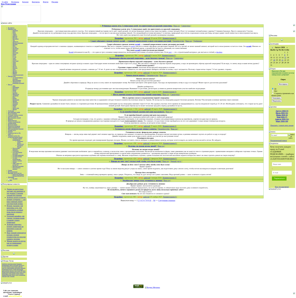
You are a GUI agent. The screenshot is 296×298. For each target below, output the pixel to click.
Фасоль (15, 66)
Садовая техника (17, 156)
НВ (21, 270)
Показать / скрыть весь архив (281, 125)
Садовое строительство (17, 158)
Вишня (14, 90)
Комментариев (169, 38)
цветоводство (6, 276)
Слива (14, 106)
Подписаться (279, 178)
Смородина (16, 108)
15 (285, 57)
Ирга (14, 97)
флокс (13, 275)
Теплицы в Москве (20, 146)
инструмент (14, 266)
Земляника (15, 95)
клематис (22, 268)
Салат (14, 58)
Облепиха (15, 102)
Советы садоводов (13, 116)
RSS (11, 180)
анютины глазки (12, 264)
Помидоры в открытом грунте (10, 272)
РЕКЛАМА (11, 177)
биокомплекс (5, 265)
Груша (14, 91)
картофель (17, 268)
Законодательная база (14, 127)
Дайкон (15, 34)
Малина (15, 101)
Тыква (14, 63)
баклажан (19, 264)
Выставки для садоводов (15, 173)
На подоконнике (12, 113)
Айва (14, 86)
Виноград (15, 88)
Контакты (36, 2)
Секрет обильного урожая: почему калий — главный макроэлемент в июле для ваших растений (131, 41)
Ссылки (10, 170)
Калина (15, 98)
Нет (275, 91)
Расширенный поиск (278, 141)
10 (150, 200)
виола (11, 265)
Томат (14, 62)
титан (17, 273)
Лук (14, 40)
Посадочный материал (16, 148)
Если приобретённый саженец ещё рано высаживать (142, 112)
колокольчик (5, 269)
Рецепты (10, 131)
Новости (10, 119)
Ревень (14, 54)
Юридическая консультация (15, 128)
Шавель (15, 73)
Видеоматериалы (12, 171)
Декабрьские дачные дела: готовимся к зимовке (142, 180)
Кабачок (15, 36)
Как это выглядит (282, 187)
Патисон (15, 50)
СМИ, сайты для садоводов (17, 164)
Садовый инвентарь (18, 155)
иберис (9, 266)
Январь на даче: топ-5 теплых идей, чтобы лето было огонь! (136, 161)
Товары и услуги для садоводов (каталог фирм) (15, 136)
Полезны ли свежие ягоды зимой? (142, 146)
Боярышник (16, 87)
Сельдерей (15, 61)
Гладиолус (21, 265)
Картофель (15, 38)
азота (133, 46)
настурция (17, 270)
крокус (11, 269)
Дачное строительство (14, 122)
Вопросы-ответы (12, 124)
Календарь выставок (18, 174)
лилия (14, 269)
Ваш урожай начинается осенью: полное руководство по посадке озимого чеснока (16, 236)
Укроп (14, 65)
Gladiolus (4, 264)
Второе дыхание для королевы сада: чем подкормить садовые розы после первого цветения (15, 210)
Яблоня (15, 109)
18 (274, 60)
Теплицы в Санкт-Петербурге (20, 143)
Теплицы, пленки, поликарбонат (17, 139)
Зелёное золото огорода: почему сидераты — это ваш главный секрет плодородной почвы (16, 200)
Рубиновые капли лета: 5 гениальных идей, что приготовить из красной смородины (137, 26)
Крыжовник (16, 99)
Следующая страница (166, 200)
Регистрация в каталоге (16, 168)
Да (275, 89)
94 (154, 200)
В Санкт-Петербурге (18, 176)
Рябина (15, 105)
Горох (14, 33)
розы (20, 272)
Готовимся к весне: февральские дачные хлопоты (136, 129)
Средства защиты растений (17, 153)
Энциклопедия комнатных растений (18, 82)
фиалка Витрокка (6, 275)
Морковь (15, 44)
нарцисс (12, 270)
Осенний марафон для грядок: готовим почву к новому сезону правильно (16, 219)
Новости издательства (14, 126)
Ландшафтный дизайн (14, 112)
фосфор (219, 52)
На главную (11, 27)
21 (282, 60)
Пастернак (15, 48)
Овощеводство (12, 29)
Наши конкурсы (12, 120)
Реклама (55, 2)
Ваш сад (10, 84)
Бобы (14, 32)
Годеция (4, 266)
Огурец (15, 47)
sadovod (147, 38)
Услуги (15, 162)
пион (24, 270)
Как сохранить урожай (14, 117)
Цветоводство (12, 76)
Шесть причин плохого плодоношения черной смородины (137, 95)
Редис (14, 55)
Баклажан (15, 30)
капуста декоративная (8, 268)
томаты (21, 273)
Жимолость (16, 94)
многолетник (5, 270)
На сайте (15, 178)
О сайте (5, 2)
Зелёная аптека (12, 123)
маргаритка (20, 269)
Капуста (15, 37)
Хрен (14, 69)
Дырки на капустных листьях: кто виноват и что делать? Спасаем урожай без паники (16, 192)
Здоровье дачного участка (15, 115)
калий (137, 44)
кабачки (20, 266)
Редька (14, 56)
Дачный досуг (12, 130)
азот (170, 52)
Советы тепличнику (18, 74)
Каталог (25, 2)
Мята (14, 45)
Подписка (15, 2)
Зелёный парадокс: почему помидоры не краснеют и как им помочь (15, 227)
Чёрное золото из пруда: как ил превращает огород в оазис (16, 243)
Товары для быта (17, 160)
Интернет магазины (18, 166)
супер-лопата (12, 273)
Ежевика (15, 92)
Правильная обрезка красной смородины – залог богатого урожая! (137, 58)
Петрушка (15, 52)
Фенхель (15, 68)
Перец (14, 51)
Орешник (15, 104)
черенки (12, 276)
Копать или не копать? (136, 75)
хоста (16, 275)
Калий (71, 52)
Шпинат (15, 72)
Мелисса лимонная (18, 43)
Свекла (14, 59)
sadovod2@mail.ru (15, 296)
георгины (15, 265)
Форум (45, 2)
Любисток (15, 41)
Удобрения (11, 110)
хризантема (22, 275)
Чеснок (15, 70)
